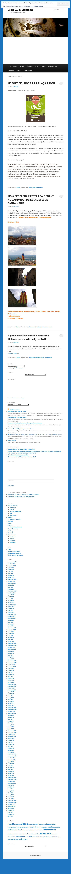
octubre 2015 (11, 734)
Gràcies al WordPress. (35, 855)
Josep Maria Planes (22, 834)
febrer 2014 (11, 773)
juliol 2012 (11, 810)
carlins (44, 824)
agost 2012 (11, 808)
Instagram (13, 542)
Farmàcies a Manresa (16, 527)
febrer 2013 (11, 797)
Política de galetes (38, 6)
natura (41, 837)
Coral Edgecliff (20, 827)
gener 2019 (11, 659)
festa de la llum (19, 830)
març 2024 (11, 589)
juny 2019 (10, 655)
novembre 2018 (12, 663)
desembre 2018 (12, 661)
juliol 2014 (11, 764)
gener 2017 (11, 705)
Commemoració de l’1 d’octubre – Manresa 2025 (22, 457)
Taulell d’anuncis (52, 66)
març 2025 (11, 575)
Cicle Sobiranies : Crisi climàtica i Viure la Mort (21, 449)
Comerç (43, 66)
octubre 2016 (11, 711)
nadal (37, 837)
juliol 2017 (11, 694)
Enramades (44, 827)
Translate (20, 368)
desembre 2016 (12, 707)
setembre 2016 (12, 713)
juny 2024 (10, 587)
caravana (30, 824)
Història (41, 830)
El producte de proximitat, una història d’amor (21, 496)
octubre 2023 (11, 593)
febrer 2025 (11, 577)
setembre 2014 (12, 760)
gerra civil (26, 830)
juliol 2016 (11, 717)
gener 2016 (11, 729)
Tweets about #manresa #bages (16, 398)
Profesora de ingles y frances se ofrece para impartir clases (25, 423)
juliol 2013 (11, 787)
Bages (36, 66)
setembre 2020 (12, 630)
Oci (11, 513)
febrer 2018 (11, 680)
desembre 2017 (12, 684)
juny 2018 (10, 672)
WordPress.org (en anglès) (15, 555)
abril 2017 (10, 700)
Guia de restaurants (15, 511)
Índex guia (13, 507)
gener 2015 (11, 752)
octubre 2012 (11, 804)
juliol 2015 (11, 740)
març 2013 (11, 795)
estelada (35, 327)
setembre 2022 (12, 604)
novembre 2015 (12, 733)
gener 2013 (11, 798)
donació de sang (34, 827)
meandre (53, 834)
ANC (12, 824)
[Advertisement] (35, 50)
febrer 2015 (11, 750)
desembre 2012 (12, 800)
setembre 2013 (12, 783)
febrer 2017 (11, 703)
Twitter (12, 538)
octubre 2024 (11, 581)
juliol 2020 (11, 633)
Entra (9, 549)
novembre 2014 (12, 756)
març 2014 (11, 771)
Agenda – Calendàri (15, 519)
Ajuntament (13, 515)
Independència (49, 829)
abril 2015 (10, 746)
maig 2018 (11, 674)
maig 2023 (11, 601)
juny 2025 (10, 571)
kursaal (29, 834)
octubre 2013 (11, 781)
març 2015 (11, 748)
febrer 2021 (11, 624)
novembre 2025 (12, 562)
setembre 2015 (12, 736)
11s (9, 824)
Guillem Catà (35, 830)
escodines (51, 827)
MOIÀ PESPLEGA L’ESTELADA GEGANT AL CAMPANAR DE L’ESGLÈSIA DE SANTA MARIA (31, 199)
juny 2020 (10, 636)
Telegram (12, 540)
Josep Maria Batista (12, 834)
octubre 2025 (11, 564)
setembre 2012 (12, 806)
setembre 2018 (12, 667)
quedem (54, 837)
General (18, 187)
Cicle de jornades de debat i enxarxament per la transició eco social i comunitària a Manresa (34, 451)
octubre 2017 (11, 688)
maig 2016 (11, 721)
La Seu (34, 834)
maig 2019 (11, 657)
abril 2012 (10, 816)
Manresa (29, 66)
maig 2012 (11, 814)
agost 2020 (11, 632)
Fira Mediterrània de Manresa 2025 (18, 455)
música (34, 836)
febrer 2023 (11, 602)
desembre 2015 (12, 731)
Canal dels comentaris (14, 553)
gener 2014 (11, 775)
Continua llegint (13, 353)
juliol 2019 (11, 653)
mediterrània (20, 837)
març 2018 (11, 678)
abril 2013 (10, 793)
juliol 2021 (11, 620)
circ (55, 824)
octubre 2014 (11, 758)
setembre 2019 (12, 649)
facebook (11, 485)
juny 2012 (10, 812)
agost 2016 (11, 715)
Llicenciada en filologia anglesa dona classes (21, 429)
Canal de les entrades (14, 551)
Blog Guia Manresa (20, 10)
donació (26, 827)
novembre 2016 (12, 709)
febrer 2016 (11, 727)
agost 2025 (11, 568)
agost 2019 (11, 651)
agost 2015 (11, 738)
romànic (10, 839)
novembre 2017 (12, 686)
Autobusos (17, 824)
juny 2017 (10, 696)
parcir (50, 836)
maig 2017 (11, 698)
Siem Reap (18, 839)
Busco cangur (12, 440)
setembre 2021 (12, 618)
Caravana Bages (37, 824)
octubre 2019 (11, 647)
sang (13, 839)
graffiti (30, 830)
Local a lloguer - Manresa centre (17, 417)
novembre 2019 (12, 645)
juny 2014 (10, 766)
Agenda (22, 66)
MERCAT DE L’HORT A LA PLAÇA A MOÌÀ (31, 83)
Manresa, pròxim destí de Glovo (17, 411)
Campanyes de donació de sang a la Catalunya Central (23, 494)
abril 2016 (10, 723)
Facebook (12, 537)
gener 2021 (11, 626)
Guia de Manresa (12, 66)
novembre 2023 (12, 591)
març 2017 (11, 701)
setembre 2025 (12, 566)
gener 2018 (11, 682)
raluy (58, 836)
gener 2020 (11, 641)
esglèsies (57, 827)
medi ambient (11, 837)
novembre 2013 (12, 779)
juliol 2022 (11, 608)
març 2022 (11, 612)
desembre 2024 (12, 579)
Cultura (12, 509)
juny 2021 (10, 622)
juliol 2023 (11, 597)
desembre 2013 (12, 777)
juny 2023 (10, 599)
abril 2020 (10, 639)
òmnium (24, 839)
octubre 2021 (11, 616)
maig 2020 (11, 637)
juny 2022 (10, 610)
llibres (38, 834)
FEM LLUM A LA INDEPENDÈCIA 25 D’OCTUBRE (22, 453)
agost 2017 (11, 692)
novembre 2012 (12, 802)
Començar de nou (12, 827)
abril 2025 (10, 573)
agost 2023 (11, 595)
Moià (30, 187)
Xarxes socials (28, 70)
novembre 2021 (12, 614)
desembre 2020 (12, 628)
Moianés (38, 357)
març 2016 (11, 725)
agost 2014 (11, 762)
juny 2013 (10, 789)
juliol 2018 (11, 670)
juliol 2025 (11, 569)
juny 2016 (10, 719)
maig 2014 (11, 767)
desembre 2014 (12, 754)
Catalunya (11, 70)
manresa (45, 833)
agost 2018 (11, 668)
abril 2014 (10, 769)
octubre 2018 (11, 665)
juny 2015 (10, 742)
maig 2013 (11, 791)
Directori (18, 70)
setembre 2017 (12, 690)
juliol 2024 (11, 585)
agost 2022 (11, 606)
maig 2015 (11, 744)
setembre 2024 (12, 583)
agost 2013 (11, 785)
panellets (46, 837)
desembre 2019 (12, 643)
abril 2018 (10, 676)
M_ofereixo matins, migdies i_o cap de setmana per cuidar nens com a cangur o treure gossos (35, 434)
